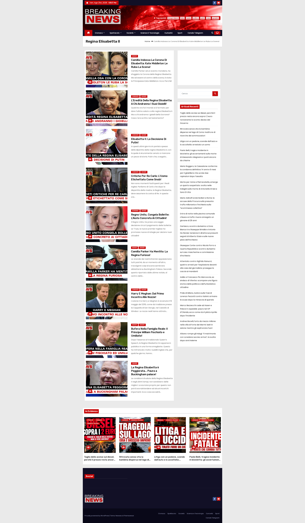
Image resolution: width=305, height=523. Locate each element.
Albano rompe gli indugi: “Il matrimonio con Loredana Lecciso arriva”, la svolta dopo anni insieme (198, 337)
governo (215, 18)
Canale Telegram (195, 33)
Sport (180, 33)
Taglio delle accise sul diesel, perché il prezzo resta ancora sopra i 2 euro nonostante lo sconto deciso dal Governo (99, 461)
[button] (212, 32)
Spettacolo (115, 33)
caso (208, 18)
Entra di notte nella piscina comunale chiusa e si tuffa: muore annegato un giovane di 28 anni (197, 217)
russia (188, 18)
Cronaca (99, 33)
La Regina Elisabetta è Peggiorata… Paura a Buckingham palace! (145, 371)
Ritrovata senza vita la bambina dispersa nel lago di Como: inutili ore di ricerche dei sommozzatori (197, 132)
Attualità (90, 420)
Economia (135, 211)
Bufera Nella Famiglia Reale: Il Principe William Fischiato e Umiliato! (149, 332)
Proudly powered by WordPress (97, 516)
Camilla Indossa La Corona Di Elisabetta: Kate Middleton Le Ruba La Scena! (149, 63)
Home (147, 41)
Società (130, 33)
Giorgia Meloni (173, 18)
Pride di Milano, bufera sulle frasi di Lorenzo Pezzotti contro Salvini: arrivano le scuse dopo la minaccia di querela (198, 296)
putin (202, 18)
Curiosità (169, 33)
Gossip (134, 56)
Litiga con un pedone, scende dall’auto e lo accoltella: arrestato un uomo (169, 460)
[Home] (88, 33)
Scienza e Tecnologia (150, 33)
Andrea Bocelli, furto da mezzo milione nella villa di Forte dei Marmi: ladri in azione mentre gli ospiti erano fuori (198, 324)
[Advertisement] (199, 68)
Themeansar (129, 516)
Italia (182, 18)
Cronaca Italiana (93, 423)
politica (195, 18)
